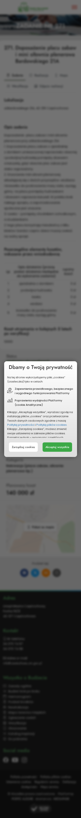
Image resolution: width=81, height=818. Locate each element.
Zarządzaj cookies (23, 447)
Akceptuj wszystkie (57, 447)
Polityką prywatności (20, 425)
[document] (40, 409)
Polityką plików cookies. (51, 425)
